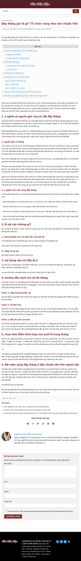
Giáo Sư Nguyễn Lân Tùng (31, 29)
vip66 (16, 536)
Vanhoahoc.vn (14, 29)
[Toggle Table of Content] (76, 46)
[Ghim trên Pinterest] (48, 424)
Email (6, 491)
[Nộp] (76, 11)
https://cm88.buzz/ (27, 536)
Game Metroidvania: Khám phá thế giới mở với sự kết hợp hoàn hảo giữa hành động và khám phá (40, 413)
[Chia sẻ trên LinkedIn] (53, 424)
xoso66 (10, 536)
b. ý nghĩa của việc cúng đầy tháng (17, 58)
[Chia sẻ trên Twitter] (38, 424)
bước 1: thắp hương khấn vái (15, 80)
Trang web (8, 501)
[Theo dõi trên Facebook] (57, 541)
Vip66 (2, 536)
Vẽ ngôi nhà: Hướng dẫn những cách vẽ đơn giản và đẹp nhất (27, 410)
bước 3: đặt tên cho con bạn (15, 88)
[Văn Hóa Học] (40, 4)
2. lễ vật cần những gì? (11, 62)
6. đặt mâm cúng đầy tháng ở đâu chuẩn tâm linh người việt (25, 96)
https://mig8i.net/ (42, 536)
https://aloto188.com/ (58, 536)
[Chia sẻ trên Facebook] (33, 424)
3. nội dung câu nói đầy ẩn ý (13, 73)
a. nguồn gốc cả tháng (12, 54)
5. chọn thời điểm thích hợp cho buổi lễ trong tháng (22, 92)
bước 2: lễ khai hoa (12, 84)
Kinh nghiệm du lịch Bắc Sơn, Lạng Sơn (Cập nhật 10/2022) (26, 407)
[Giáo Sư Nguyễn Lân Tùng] (6, 436)
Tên (6, 482)
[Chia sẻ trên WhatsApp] (28, 424)
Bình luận (8, 463)
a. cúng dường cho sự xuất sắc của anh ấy (20, 65)
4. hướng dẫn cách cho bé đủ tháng (16, 77)
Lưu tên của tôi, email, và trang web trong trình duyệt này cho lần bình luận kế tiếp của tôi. (40, 511)
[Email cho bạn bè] (43, 424)
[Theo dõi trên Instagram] (61, 541)
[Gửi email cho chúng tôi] (69, 541)
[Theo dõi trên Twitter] (65, 541)
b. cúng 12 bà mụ (11, 69)
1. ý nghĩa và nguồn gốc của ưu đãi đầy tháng (20, 50)
